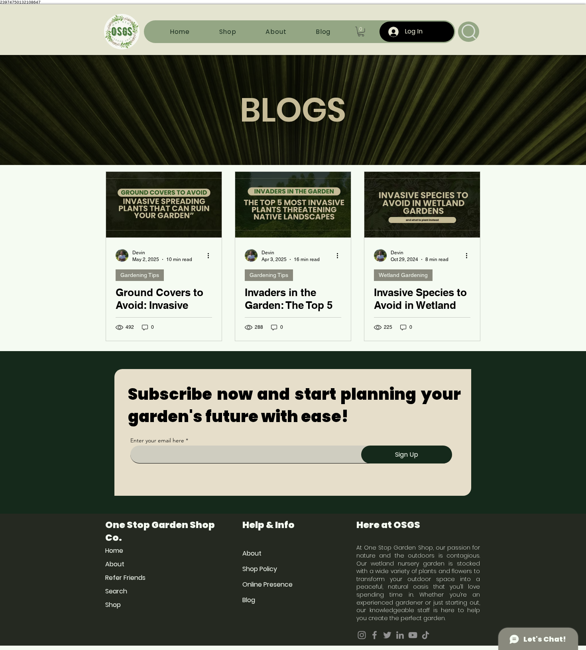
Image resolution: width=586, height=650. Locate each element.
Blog (248, 600)
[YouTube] (412, 635)
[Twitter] (387, 635)
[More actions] (211, 255)
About (114, 564)
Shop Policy (259, 568)
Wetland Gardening (403, 275)
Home (114, 550)
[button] (361, 31)
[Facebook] (374, 635)
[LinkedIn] (400, 635)
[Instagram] (361, 635)
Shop (113, 604)
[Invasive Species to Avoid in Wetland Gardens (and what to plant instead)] (422, 205)
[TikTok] (425, 635)
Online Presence (267, 584)
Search (116, 591)
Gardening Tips (139, 275)
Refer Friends (125, 577)
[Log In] (393, 31)
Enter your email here (157, 440)
